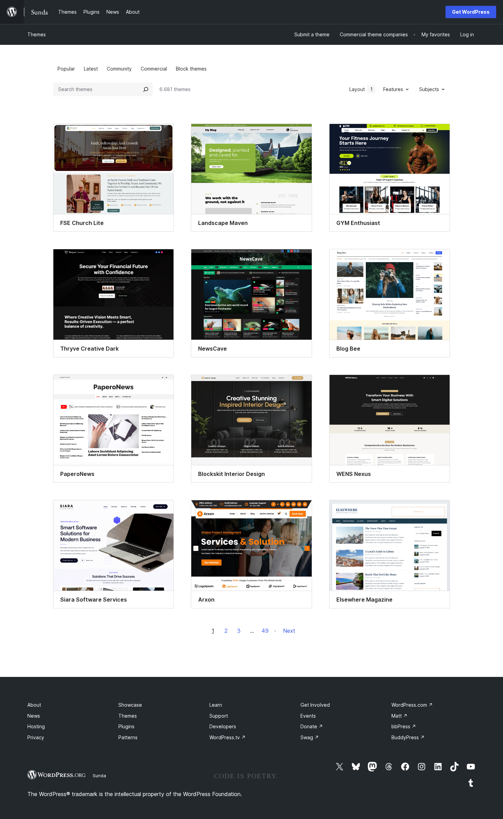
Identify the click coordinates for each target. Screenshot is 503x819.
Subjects (429, 89)
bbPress (403, 726)
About (34, 705)
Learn (215, 705)
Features (393, 89)
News (33, 716)
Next (289, 630)
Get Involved (315, 705)
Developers (222, 726)
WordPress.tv (227, 737)
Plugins (126, 726)
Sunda (99, 775)
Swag (309, 737)
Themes (36, 34)
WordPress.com (412, 705)
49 (265, 630)
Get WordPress (471, 12)
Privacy (35, 737)
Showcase (130, 705)
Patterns (128, 737)
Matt (399, 716)
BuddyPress (408, 737)
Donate (311, 726)
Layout (361, 89)
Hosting (36, 726)
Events (308, 716)
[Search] (146, 89)
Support (218, 716)
